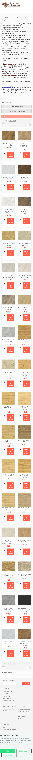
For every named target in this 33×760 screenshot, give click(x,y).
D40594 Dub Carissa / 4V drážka (8, 509)
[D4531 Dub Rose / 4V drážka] (24, 299)
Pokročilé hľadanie (8, 700)
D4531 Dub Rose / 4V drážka (24, 308)
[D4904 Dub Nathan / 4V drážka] (24, 235)
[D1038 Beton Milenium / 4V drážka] (8, 600)
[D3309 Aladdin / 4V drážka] (8, 299)
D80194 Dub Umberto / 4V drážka (8, 575)
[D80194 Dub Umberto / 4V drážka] (8, 566)
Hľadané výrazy (7, 698)
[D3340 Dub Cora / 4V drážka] (24, 169)
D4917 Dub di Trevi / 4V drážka (24, 541)
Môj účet (5, 694)
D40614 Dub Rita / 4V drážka (8, 475)
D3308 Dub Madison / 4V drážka (24, 145)
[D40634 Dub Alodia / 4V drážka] (24, 332)
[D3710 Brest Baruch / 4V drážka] (8, 267)
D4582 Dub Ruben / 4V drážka (8, 244)
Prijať (7, 751)
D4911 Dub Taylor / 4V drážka (8, 341)
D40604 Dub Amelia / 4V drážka (24, 509)
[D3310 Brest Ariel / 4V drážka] (24, 267)
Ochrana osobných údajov (8, 709)
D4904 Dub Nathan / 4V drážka (24, 244)
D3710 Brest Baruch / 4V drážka (8, 276)
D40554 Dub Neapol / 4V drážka (8, 144)
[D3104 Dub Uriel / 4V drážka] (24, 201)
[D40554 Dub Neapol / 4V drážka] (8, 135)
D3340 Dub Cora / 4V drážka (24, 178)
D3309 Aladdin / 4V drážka (8, 308)
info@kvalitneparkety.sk (17, 111)
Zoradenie (5, 120)
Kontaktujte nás (8, 691)
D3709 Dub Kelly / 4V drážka (8, 178)
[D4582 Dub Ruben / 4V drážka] (8, 235)
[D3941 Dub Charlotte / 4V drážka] (8, 201)
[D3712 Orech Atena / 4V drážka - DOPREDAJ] (24, 634)
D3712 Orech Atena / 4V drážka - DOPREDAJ (24, 643)
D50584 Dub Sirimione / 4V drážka (8, 407)
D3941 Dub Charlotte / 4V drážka (9, 211)
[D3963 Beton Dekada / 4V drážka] (8, 634)
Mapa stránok (7, 696)
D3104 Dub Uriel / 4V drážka (24, 210)
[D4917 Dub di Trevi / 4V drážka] (24, 532)
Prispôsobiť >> (24, 751)
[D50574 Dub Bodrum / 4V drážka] (8, 432)
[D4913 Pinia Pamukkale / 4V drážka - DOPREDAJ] (8, 532)
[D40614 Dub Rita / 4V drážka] (8, 466)
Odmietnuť (9, 755)
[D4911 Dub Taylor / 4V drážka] (8, 332)
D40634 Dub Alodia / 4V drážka (24, 341)
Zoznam (29, 120)
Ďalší (8, 125)
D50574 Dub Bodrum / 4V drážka (8, 441)
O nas (4, 727)
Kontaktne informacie (9, 729)
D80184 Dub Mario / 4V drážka (24, 575)
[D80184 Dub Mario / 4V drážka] (24, 566)
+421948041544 (17, 106)
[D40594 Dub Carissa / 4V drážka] (8, 500)
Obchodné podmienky (24, 709)
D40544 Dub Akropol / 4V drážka (24, 374)
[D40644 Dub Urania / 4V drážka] (24, 432)
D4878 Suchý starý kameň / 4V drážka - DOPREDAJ (24, 609)
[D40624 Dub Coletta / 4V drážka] (24, 466)
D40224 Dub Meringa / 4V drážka (8, 374)
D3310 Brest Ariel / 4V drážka (24, 276)
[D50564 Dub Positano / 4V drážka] (24, 398)
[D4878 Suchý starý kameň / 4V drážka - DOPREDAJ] (24, 600)
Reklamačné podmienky (24, 714)
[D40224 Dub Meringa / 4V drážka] (8, 364)
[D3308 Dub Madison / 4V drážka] (24, 135)
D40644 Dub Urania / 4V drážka (24, 441)
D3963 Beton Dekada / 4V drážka (8, 643)
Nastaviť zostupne (18, 120)
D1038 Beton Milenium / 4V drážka (8, 609)
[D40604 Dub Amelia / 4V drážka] (24, 500)
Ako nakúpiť (21, 718)
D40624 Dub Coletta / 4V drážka (24, 475)
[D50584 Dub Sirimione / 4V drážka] (8, 398)
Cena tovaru (21, 716)
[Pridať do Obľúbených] (4, 153)
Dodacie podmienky (23, 711)
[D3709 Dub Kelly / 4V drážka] (8, 169)
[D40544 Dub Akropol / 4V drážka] (24, 364)
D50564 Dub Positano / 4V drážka (24, 407)
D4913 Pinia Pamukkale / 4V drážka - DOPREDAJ (8, 542)
